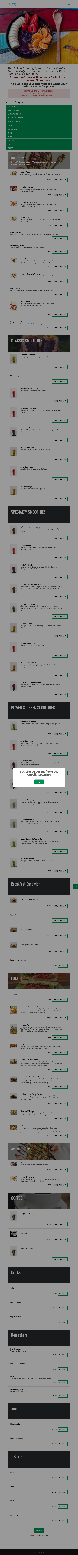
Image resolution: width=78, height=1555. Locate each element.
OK (39, 782)
